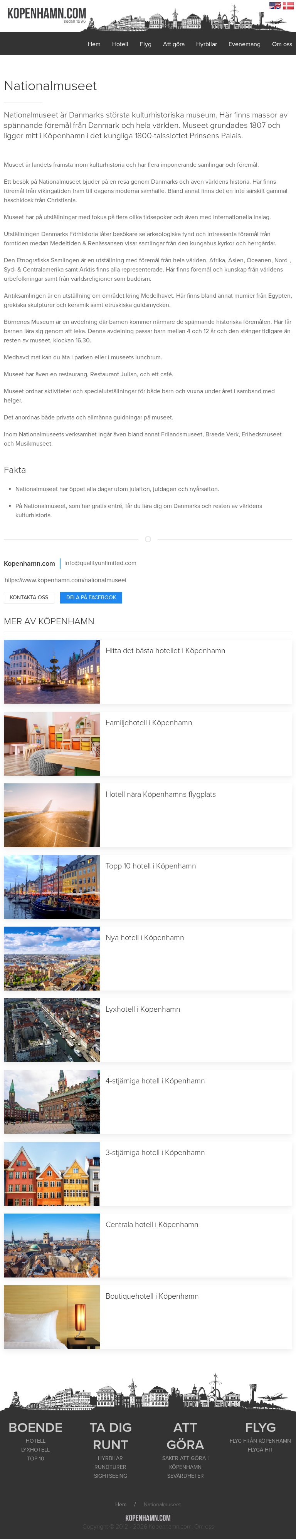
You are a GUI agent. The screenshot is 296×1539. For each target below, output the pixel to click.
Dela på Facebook (91, 597)
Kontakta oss (29, 597)
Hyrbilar (206, 44)
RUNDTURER (110, 1467)
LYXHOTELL (35, 1450)
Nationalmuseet (50, 85)
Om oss (282, 44)
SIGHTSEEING (110, 1476)
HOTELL (35, 1441)
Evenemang (245, 44)
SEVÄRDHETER (185, 1476)
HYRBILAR (110, 1458)
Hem (94, 44)
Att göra (174, 44)
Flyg (145, 44)
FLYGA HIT (260, 1450)
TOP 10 (35, 1458)
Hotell (120, 44)
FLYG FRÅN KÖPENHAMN (260, 1441)
